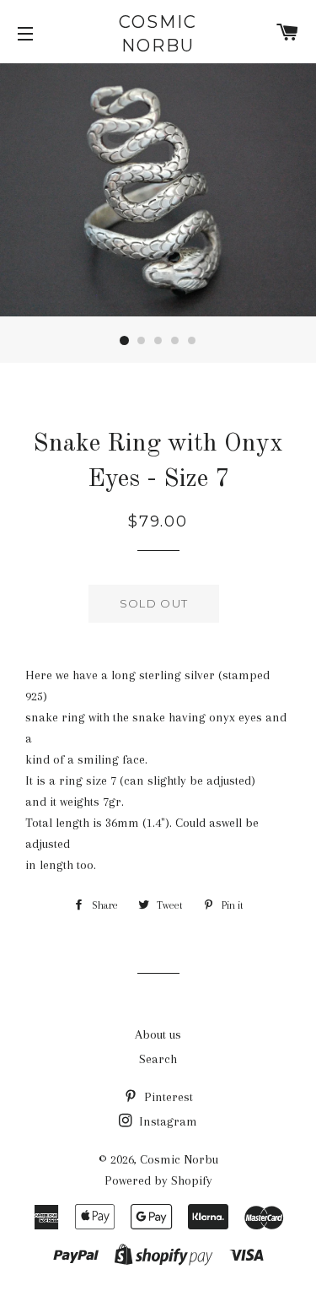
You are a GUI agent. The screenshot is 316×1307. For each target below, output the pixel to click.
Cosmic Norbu (158, 34)
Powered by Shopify (158, 1180)
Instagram (166, 1121)
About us (158, 1034)
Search (158, 1059)
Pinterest (167, 1096)
